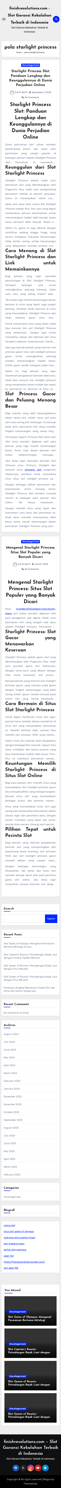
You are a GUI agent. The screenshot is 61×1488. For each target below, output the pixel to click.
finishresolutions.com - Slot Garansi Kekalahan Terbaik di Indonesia (30, 15)
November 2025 (13, 1104)
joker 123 (9, 1256)
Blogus (47, 1479)
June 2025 (10, 1143)
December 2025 (13, 1096)
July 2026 (9, 1042)
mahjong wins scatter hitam (19, 1237)
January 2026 (12, 1088)
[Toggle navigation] (3, 19)
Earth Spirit (21, 92)
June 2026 (10, 1049)
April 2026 (10, 1065)
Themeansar (30, 1483)
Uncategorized (30, 65)
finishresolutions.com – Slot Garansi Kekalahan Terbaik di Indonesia (30, 1448)
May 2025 (9, 1151)
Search (9, 908)
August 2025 (11, 1127)
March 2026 (10, 1073)
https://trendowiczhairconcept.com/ (24, 1262)
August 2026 (11, 1034)
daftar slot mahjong (15, 1249)
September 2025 (13, 1120)
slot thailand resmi (14, 1243)
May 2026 (9, 1057)
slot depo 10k (11, 1268)
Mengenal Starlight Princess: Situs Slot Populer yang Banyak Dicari (30, 552)
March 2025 (10, 1166)
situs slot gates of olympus (19, 1231)
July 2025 (9, 1135)
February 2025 (12, 1174)
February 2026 (12, 1081)
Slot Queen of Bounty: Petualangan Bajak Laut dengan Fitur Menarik (29, 1384)
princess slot (33, 469)
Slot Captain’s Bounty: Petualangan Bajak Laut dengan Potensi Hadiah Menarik (29, 1352)
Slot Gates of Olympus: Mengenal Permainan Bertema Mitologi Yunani (29, 1320)
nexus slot (9, 1225)
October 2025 (11, 1112)
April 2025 (9, 1159)
